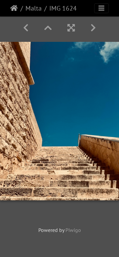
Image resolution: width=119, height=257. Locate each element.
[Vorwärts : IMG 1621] (93, 27)
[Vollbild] (71, 27)
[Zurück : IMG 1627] (25, 27)
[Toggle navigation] (101, 8)
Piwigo (73, 230)
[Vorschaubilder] (48, 27)
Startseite (14, 8)
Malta (33, 8)
